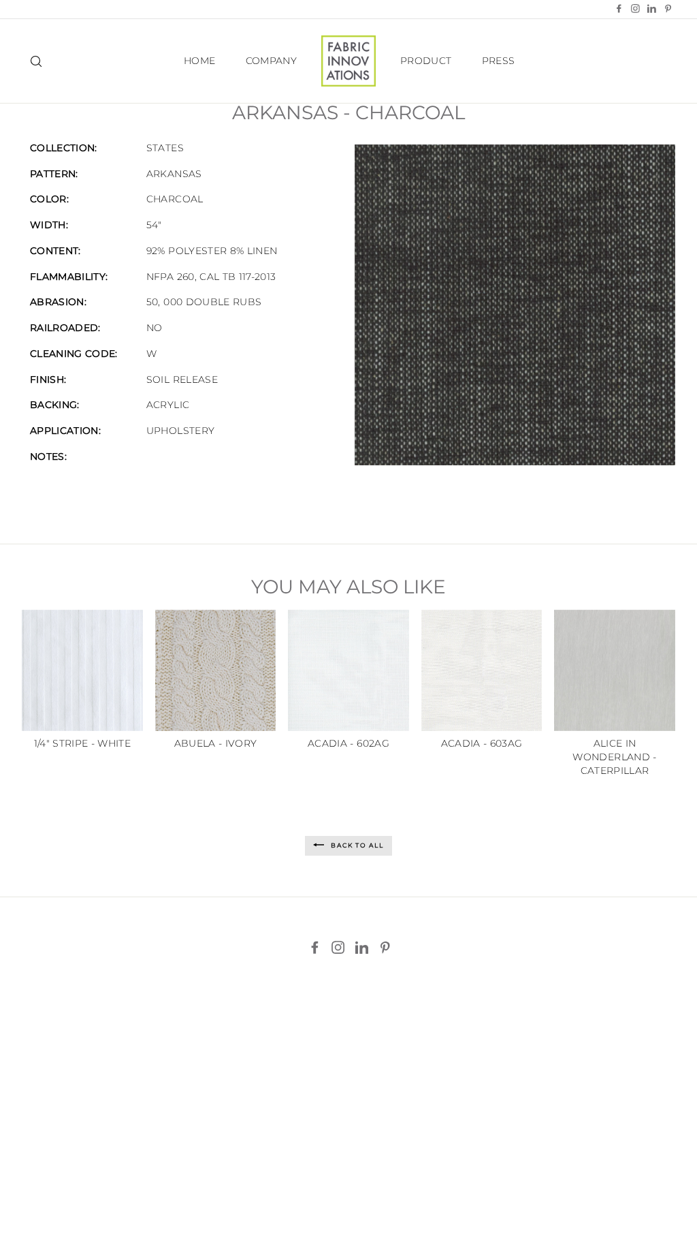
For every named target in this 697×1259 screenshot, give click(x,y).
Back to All (356, 845)
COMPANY (271, 61)
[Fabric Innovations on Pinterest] (384, 947)
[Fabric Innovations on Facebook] (314, 947)
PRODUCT (425, 61)
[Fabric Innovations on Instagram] (337, 947)
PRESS (498, 61)
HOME (199, 61)
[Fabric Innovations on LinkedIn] (361, 947)
